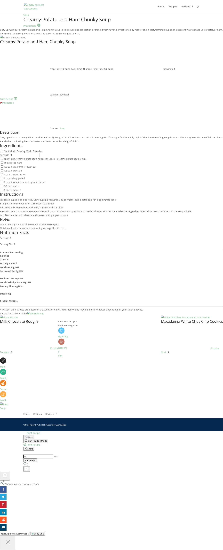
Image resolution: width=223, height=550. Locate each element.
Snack (3, 400)
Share (30, 436)
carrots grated (15, 174)
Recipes (173, 6)
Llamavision (61, 425)
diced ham (13, 162)
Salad (3, 378)
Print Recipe (30, 25)
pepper (12, 190)
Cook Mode (10, 151)
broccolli (13, 170)
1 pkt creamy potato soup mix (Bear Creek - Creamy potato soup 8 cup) (45, 158)
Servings (4, 154)
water (11, 186)
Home (161, 6)
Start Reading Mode (37, 440)
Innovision (30, 425)
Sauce (3, 389)
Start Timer (30, 460)
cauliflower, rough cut (20, 166)
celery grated (14, 178)
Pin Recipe (8, 102)
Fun (60, 355)
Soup (26, 14)
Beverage (63, 336)
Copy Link (39, 533)
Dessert (62, 347)
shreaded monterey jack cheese (24, 182)
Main (3, 366)
